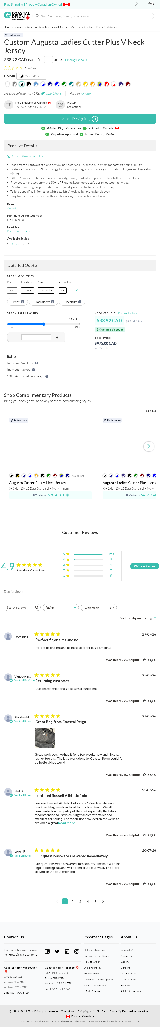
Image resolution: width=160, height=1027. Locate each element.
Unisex (86, 93)
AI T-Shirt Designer (95, 949)
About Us (126, 955)
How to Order (92, 961)
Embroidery (22, 231)
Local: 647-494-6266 (57, 988)
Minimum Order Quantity (24, 215)
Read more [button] (66, 823)
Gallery (125, 961)
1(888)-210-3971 (19, 1011)
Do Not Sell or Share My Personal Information (120, 1011)
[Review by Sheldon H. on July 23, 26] (45, 738)
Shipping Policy (92, 967)
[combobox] (61, 607)
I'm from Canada (81, 1016)
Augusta (12, 208)
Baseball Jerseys (59, 26)
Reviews (126, 985)
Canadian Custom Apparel (99, 979)
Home (7, 26)
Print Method (16, 227)
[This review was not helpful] (151, 660)
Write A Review (144, 566)
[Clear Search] (151, 16)
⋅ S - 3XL (20, 244)
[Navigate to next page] (103, 901)
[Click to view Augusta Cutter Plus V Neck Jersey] (50, 444)
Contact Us (127, 949)
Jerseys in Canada (37, 26)
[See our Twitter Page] (57, 951)
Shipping (83, 1011)
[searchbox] (18, 607)
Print (10, 231)
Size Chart (53, 93)
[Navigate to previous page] (57, 901)
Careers (125, 967)
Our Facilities (128, 973)
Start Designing (76, 118)
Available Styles (18, 238)
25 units (74, 319)
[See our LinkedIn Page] (66, 951)
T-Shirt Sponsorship (95, 985)
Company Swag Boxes (96, 955)
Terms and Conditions (60, 1011)
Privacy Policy (91, 973)
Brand (11, 204)
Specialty (70, 302)
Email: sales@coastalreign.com (21, 949)
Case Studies (128, 979)
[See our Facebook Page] (47, 951)
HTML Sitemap (92, 991)
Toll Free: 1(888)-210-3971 (20, 954)
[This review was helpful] (144, 660)
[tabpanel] (80, 772)
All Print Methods (131, 991)
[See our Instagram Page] (76, 951)
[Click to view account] (136, 4)
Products (19, 26)
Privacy (38, 1011)
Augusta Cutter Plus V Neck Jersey (37, 483)
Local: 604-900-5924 (17, 992)
